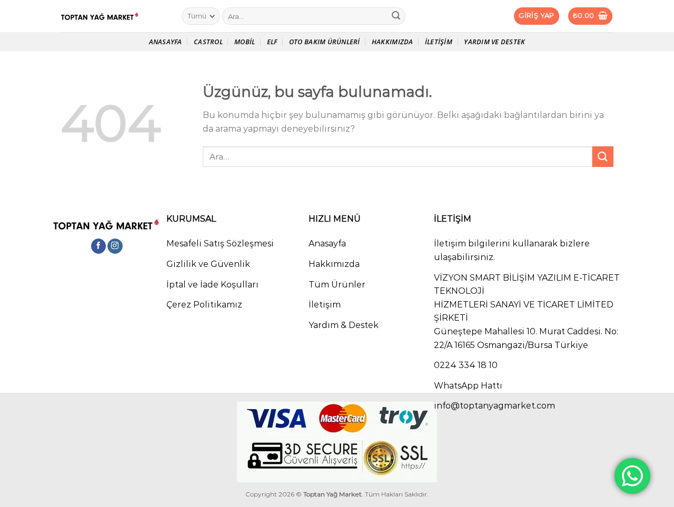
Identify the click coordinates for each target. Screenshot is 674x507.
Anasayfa (165, 41)
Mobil (244, 41)
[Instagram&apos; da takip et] (115, 246)
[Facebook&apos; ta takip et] (98, 246)
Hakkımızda (392, 41)
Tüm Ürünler (337, 285)
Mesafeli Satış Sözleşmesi (220, 243)
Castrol (208, 41)
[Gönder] (396, 16)
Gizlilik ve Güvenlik (208, 264)
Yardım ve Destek (494, 41)
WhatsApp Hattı (468, 386)
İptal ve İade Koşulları (212, 285)
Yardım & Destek (344, 325)
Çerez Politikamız (204, 305)
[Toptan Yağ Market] (113, 16)
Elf (272, 41)
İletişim (438, 41)
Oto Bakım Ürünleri (324, 41)
